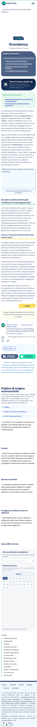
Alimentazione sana (10, 638)
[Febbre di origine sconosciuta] (18, 373)
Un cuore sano (9, 672)
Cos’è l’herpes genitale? (13, 416)
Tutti (5, 578)
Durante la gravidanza (11, 652)
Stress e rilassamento (11, 670)
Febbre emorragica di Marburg (15, 412)
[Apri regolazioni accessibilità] (3, 723)
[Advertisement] (18, 608)
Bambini (7, 644)
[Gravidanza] (3, 337)
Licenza (4, 685)
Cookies (29, 685)
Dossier (4, 635)
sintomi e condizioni (17, 333)
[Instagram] (7, 725)
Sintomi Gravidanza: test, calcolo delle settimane (19, 58)
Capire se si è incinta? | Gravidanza (16, 61)
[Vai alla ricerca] (9, 723)
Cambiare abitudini (10, 647)
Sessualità (7, 667)
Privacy (21, 685)
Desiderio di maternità (11, 650)
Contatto (13, 685)
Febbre (6, 407)
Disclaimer (15, 688)
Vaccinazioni (8, 675)
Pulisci (18, 574)
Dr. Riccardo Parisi (26, 325)
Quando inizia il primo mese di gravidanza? (19, 63)
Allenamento (8, 641)
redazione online (11, 326)
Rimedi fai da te (9, 661)
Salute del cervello (10, 664)
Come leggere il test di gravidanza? (17, 71)
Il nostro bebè (8, 655)
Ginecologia (8, 348)
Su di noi (6, 688)
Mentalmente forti (10, 658)
